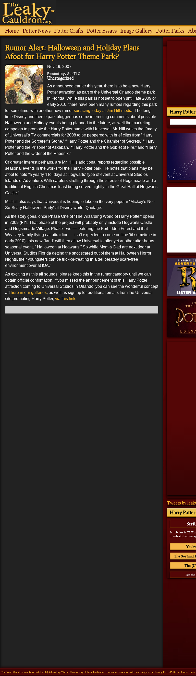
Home (12, 31)
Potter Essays (102, 31)
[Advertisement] (81, 611)
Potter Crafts (68, 31)
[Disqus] (81, 381)
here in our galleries (29, 292)
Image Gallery (136, 31)
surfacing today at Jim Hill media (103, 110)
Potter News (37, 31)
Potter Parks (170, 31)
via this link (65, 298)
